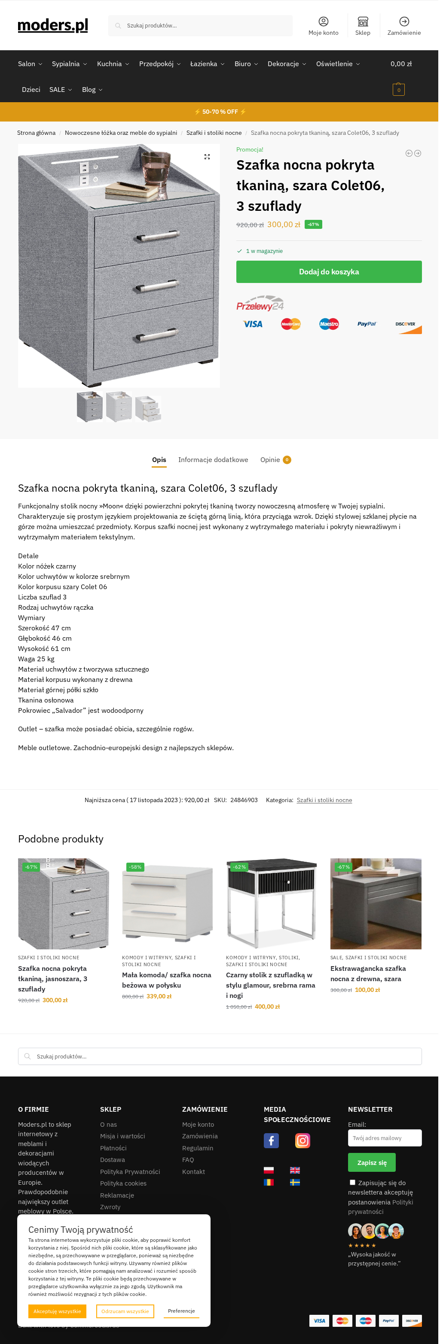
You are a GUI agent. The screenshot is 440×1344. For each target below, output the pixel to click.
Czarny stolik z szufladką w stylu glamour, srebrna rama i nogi (270, 985)
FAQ (188, 1159)
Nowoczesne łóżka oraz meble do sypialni (121, 133)
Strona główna (36, 133)
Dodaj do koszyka (329, 272)
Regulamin (198, 1148)
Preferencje (181, 1311)
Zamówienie (404, 32)
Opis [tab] (159, 459)
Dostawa (112, 1159)
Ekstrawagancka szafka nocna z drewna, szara (368, 973)
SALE (336, 958)
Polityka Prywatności (130, 1172)
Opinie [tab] (274, 459)
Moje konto (324, 32)
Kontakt (193, 1172)
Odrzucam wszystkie (125, 1311)
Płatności (113, 1148)
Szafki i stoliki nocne (214, 133)
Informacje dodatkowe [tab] (213, 459)
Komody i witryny (146, 958)
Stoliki (289, 958)
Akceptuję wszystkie (57, 1311)
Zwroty (110, 1207)
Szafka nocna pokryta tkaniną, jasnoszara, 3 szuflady (53, 978)
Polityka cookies (123, 1183)
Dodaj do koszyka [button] (64, 1018)
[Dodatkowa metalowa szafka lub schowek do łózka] (409, 153)
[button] (406, 76)
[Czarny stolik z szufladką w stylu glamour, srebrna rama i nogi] (417, 153)
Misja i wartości (122, 1136)
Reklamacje (117, 1195)
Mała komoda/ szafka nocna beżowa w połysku (166, 979)
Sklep (362, 32)
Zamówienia (200, 1136)
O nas (108, 1124)
